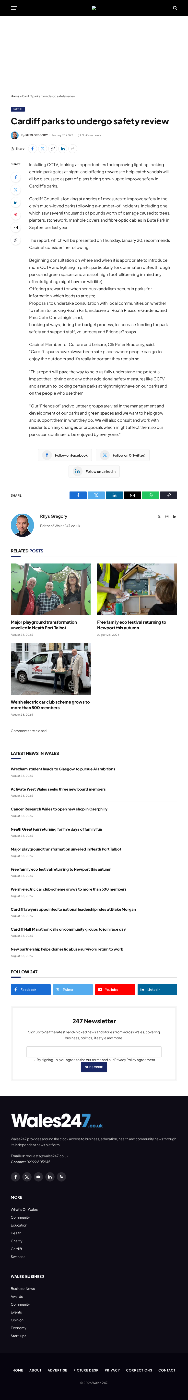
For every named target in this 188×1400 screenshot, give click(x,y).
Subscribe (94, 1067)
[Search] (174, 8)
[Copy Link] (52, 148)
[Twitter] (16, 190)
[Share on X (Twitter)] (42, 148)
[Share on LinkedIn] (62, 148)
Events (16, 1312)
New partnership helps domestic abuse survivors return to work (67, 949)
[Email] (16, 227)
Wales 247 (99, 1383)
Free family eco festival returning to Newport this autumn (131, 624)
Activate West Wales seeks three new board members (58, 789)
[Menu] (14, 8)
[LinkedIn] (16, 202)
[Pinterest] (16, 215)
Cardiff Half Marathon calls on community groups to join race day (68, 929)
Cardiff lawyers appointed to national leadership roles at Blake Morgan (73, 909)
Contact (166, 1370)
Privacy (112, 1370)
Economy (18, 1328)
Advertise (57, 1370)
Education (19, 1225)
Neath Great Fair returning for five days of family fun (56, 829)
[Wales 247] (94, 7)
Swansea (18, 1256)
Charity (17, 1241)
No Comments (91, 135)
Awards (17, 1296)
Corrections (139, 1370)
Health (16, 1233)
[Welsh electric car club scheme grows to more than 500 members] (51, 669)
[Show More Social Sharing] (72, 148)
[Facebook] (16, 177)
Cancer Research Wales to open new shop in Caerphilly (59, 809)
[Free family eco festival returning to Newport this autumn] (137, 589)
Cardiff (18, 109)
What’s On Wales (24, 1209)
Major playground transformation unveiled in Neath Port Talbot (44, 624)
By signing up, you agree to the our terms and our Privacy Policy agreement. (96, 1059)
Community (20, 1217)
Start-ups (18, 1335)
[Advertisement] (94, 55)
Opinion (17, 1320)
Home (15, 96)
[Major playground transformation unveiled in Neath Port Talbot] (51, 589)
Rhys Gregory (36, 135)
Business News (23, 1288)
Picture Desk (86, 1370)
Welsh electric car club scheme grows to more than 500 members (50, 704)
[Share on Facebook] (32, 148)
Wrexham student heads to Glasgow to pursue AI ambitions (63, 768)
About (35, 1370)
